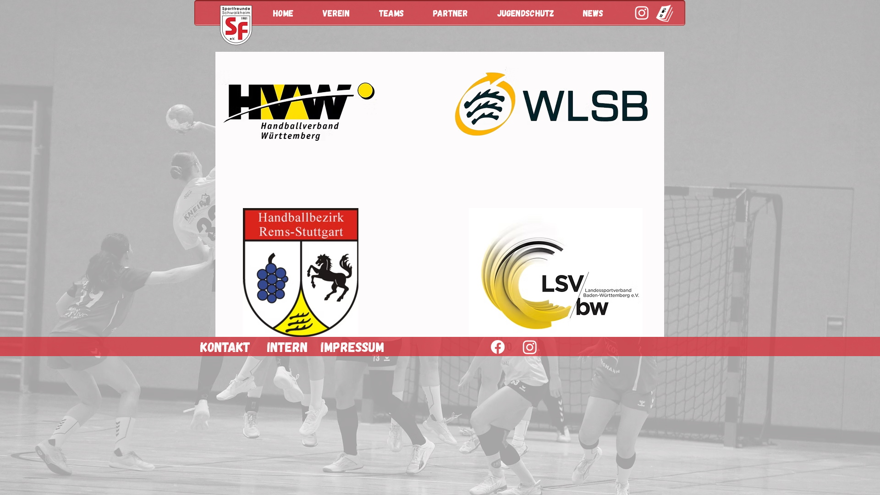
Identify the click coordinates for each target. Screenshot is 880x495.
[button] (344, 12)
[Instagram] (530, 347)
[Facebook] (498, 347)
